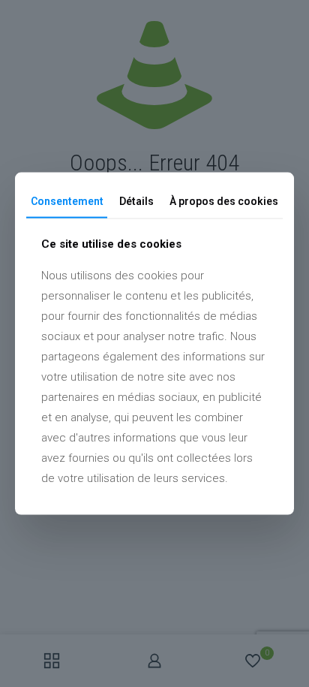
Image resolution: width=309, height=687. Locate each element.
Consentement (67, 200)
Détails (136, 200)
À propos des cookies (224, 200)
